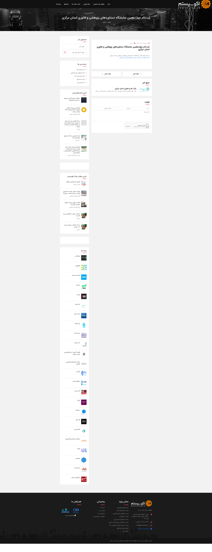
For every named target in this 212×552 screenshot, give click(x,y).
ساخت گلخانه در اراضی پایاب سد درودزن (72, 226)
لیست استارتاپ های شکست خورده (118, 522)
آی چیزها (77, 323)
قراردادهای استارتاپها (122, 528)
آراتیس (78, 372)
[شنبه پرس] (84, 393)
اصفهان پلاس (76, 381)
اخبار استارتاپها (81, 79)
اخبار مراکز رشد (81, 82)
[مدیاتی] (84, 287)
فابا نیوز (78, 420)
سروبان (78, 218)
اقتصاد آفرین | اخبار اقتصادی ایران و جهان (72, 353)
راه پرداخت (77, 468)
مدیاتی (78, 285)
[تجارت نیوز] (84, 316)
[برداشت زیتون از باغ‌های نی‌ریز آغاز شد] (84, 216)
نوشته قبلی (136, 74)
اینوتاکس (77, 256)
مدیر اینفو (78, 140)
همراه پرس (77, 429)
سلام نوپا (77, 304)
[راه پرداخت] (84, 470)
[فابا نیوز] (84, 421)
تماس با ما (102, 510)
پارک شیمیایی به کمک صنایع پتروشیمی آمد (72, 137)
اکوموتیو (78, 266)
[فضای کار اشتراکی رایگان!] (84, 184)
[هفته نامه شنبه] (84, 277)
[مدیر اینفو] (84, 344)
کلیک (78, 400)
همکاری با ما (101, 513)
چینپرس (78, 458)
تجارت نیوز (77, 314)
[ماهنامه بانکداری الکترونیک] (84, 441)
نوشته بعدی (107, 74)
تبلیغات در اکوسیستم (99, 516)
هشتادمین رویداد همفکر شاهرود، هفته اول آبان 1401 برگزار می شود (72, 110)
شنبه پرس (77, 391)
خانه (109, 22)
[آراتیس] (84, 373)
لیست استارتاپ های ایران (121, 519)
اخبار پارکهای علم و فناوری (78, 73)
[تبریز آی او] (84, 335)
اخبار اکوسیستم (81, 70)
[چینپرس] (84, 460)
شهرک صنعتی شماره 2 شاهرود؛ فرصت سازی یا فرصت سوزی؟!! (71, 192)
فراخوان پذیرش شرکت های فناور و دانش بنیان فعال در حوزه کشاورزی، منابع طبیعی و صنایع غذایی (72, 150)
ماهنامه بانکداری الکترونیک (72, 439)
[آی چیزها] (84, 325)
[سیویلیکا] (76, 511)
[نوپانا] (84, 450)
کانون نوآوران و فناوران (74, 114)
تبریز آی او (77, 333)
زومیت (78, 129)
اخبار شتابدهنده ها (79, 76)
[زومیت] (84, 296)
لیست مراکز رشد (123, 516)
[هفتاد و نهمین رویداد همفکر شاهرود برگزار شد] (84, 204)
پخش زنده (125, 531)
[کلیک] (84, 402)
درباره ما (102, 508)
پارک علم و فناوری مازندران (73, 155)
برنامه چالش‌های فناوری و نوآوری (73, 363)
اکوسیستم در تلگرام (143, 529)
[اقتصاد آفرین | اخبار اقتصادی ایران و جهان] (84, 354)
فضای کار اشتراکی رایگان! (73, 182)
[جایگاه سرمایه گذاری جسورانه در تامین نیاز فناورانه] (84, 100)
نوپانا (78, 449)
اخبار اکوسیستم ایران (122, 508)
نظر (131, 43)
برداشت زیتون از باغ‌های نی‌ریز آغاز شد (71, 215)
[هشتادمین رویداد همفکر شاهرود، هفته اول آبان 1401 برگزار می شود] (84, 110)
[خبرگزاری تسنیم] (84, 479)
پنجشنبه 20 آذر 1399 (142, 43)
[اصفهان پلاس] (84, 383)
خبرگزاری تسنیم (76, 477)
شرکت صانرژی (76, 184)
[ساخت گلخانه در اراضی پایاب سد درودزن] (84, 227)
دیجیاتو (78, 410)
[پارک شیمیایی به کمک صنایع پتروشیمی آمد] (84, 138)
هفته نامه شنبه (76, 275)
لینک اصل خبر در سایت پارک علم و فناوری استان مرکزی (134, 58)
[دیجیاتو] (84, 412)
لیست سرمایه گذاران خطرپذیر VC (118, 525)
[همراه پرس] (84, 431)
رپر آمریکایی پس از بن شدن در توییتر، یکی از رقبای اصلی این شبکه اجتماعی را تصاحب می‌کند (72, 124)
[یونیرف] (65, 511)
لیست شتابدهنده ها (122, 510)
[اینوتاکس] (84, 258)
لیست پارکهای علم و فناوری (120, 513)
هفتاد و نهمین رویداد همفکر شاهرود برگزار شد (72, 203)
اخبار (104, 22)
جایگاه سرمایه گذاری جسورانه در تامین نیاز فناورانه (72, 99)
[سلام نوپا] (84, 306)
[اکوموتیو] (84, 267)
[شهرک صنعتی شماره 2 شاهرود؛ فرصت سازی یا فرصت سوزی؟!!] (84, 193)
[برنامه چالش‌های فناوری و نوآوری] (84, 364)
